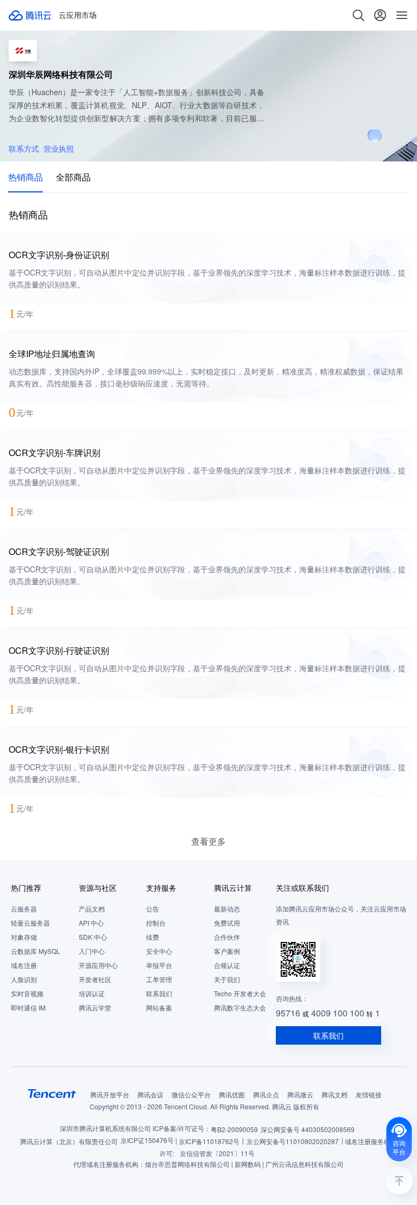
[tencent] (52, 1093)
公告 (152, 908)
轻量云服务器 (30, 922)
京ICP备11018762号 (209, 1141)
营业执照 (58, 148)
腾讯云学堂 (95, 1007)
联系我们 (159, 993)
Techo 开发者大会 (240, 993)
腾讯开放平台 (109, 1094)
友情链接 (369, 1094)
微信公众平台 (191, 1094)
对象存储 (24, 936)
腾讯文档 (334, 1094)
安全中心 (159, 951)
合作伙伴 (227, 936)
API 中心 (91, 922)
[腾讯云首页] (30, 15)
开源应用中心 (98, 965)
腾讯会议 (150, 1094)
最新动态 (227, 908)
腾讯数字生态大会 (240, 1007)
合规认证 (227, 965)
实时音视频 (27, 993)
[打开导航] (401, 15)
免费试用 (227, 922)
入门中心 (92, 951)
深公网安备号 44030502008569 (308, 1129)
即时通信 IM (28, 1007)
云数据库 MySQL (35, 951)
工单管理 (159, 979)
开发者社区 (95, 979)
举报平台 (159, 965)
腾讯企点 (266, 1094)
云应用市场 (78, 15)
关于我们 (227, 979)
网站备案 (159, 1007)
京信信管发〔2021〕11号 (217, 1153)
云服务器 (24, 908)
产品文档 (92, 908)
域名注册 (24, 965)
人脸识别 (24, 979)
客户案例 (227, 951)
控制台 (156, 922)
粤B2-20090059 (234, 1129)
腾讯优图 (232, 1094)
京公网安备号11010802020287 (293, 1141)
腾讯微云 (300, 1094)
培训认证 (92, 993)
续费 (152, 936)
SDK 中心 (93, 936)
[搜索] (358, 15)
